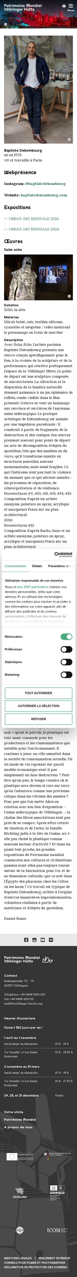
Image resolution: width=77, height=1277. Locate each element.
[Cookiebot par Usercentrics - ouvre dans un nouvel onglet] (54, 554)
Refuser (38, 719)
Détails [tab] (37, 566)
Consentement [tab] (15, 566)
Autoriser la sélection (38, 706)
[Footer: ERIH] (20, 1230)
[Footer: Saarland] (20, 1193)
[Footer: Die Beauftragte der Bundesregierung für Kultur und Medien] (57, 1155)
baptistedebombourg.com (44, 195)
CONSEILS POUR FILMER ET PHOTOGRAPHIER (34, 1262)
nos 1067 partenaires (33, 587)
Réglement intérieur (54, 1258)
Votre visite (13, 1112)
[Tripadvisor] (51, 940)
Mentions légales (18, 1258)
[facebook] (26, 940)
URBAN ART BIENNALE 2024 (34, 229)
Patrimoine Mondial (20, 1120)
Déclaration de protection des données (35, 1267)
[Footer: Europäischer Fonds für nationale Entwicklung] (20, 1155)
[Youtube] (43, 940)
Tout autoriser (38, 693)
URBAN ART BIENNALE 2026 (34, 219)
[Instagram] (34, 940)
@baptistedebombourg (45, 184)
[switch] (66, 649)
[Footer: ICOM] (57, 1230)
